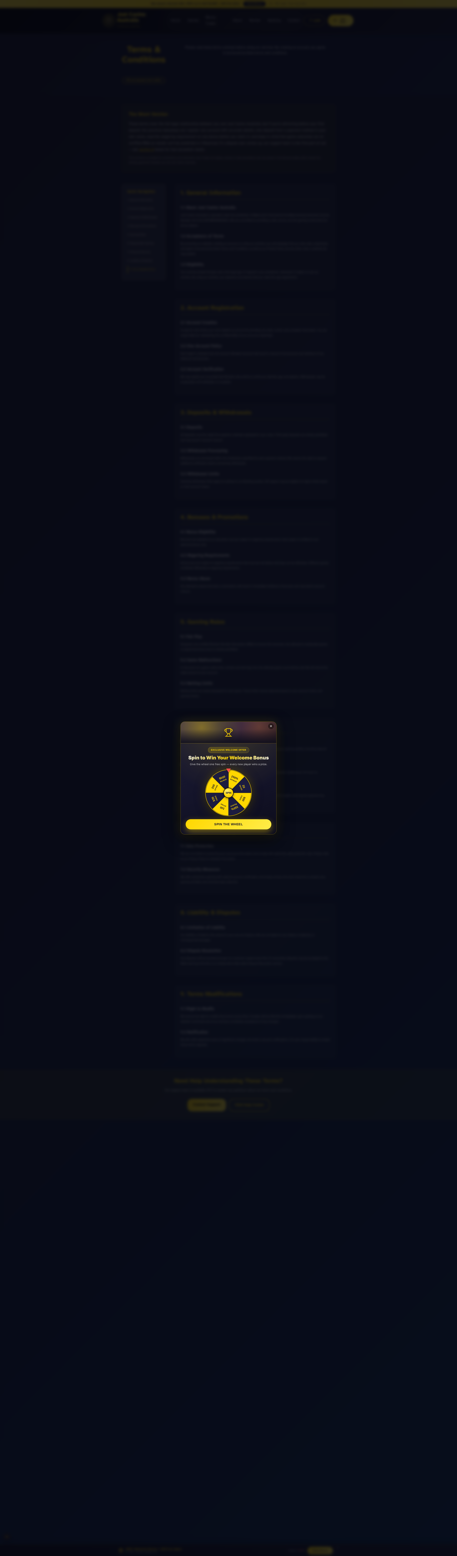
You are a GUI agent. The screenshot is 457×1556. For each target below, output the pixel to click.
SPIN (228, 793)
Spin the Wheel (228, 824)
